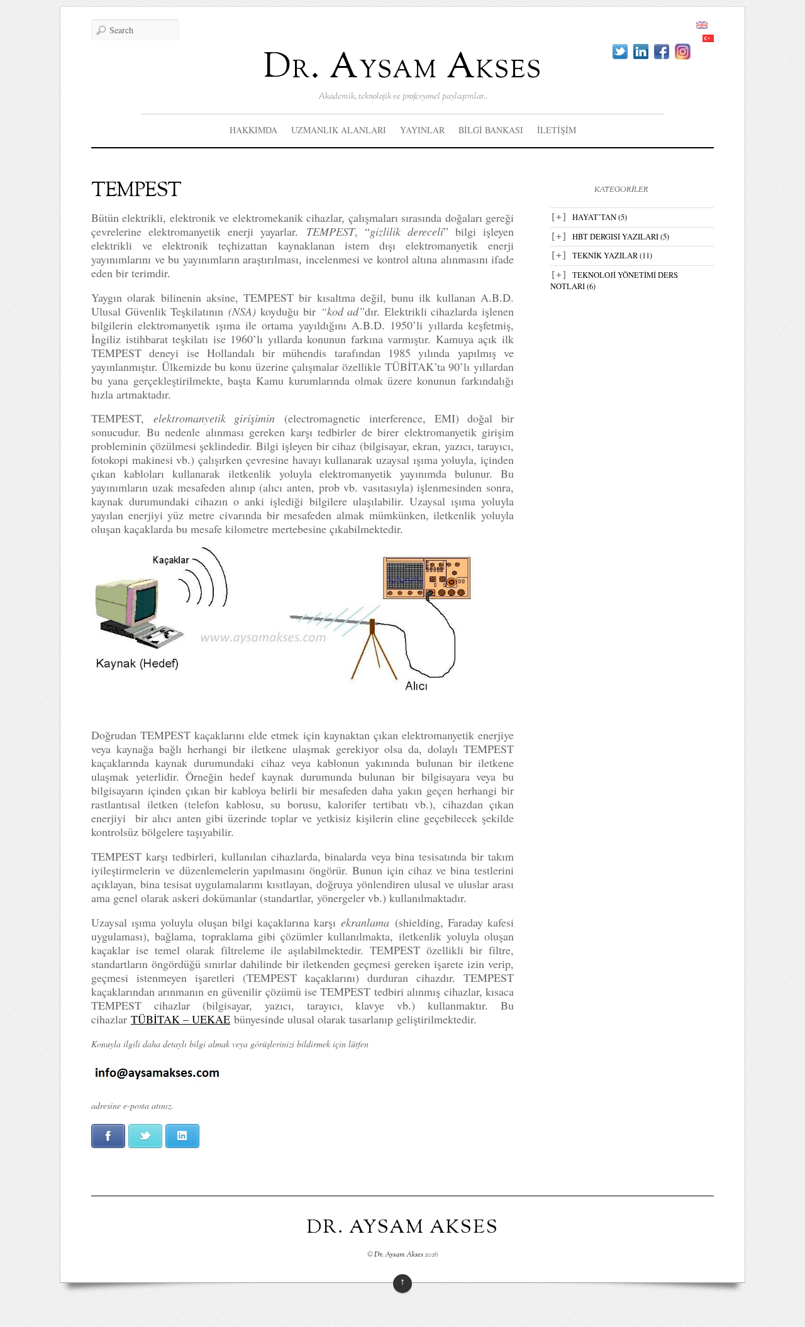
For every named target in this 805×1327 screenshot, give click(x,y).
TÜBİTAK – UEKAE (180, 1019)
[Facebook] (661, 52)
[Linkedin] (640, 52)
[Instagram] (683, 52)
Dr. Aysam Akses (403, 68)
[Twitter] (620, 52)
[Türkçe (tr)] (708, 39)
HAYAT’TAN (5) (599, 217)
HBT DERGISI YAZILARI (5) (620, 236)
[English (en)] (702, 25)
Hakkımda (253, 130)
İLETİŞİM (556, 130)
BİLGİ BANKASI (490, 130)
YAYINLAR (422, 130)
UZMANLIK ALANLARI (338, 130)
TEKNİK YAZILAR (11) (612, 255)
